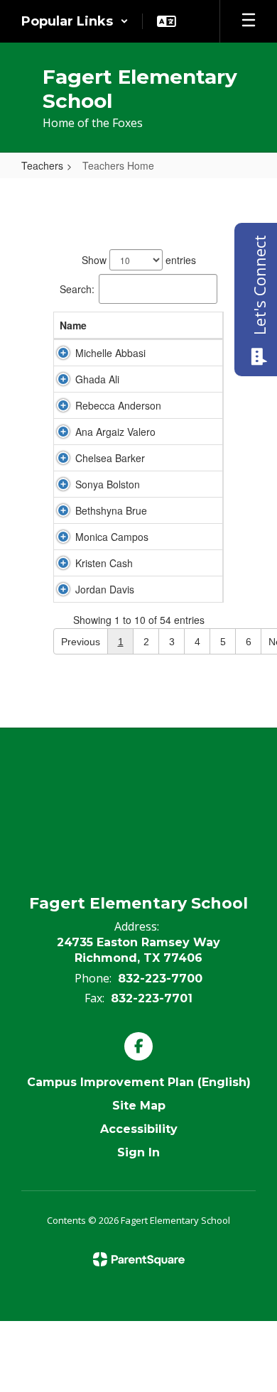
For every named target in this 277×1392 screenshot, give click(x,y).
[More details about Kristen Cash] (63, 563)
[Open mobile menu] (248, 21)
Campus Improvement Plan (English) (139, 1082)
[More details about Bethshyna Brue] (63, 510)
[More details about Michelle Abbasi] (63, 352)
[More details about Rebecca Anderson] (63, 405)
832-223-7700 (160, 978)
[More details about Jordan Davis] (63, 589)
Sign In (138, 1152)
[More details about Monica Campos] (63, 536)
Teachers (42, 165)
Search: (77, 289)
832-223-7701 (151, 998)
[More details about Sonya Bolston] (63, 484)
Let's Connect (259, 285)
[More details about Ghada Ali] (63, 379)
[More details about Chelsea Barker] (63, 457)
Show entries (139, 260)
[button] (75, 21)
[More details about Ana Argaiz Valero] (63, 431)
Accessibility (139, 1129)
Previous (80, 641)
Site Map (138, 1105)
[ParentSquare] (138, 1259)
